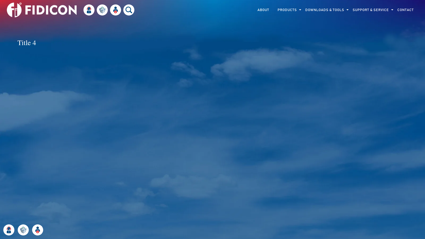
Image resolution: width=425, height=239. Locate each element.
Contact (405, 10)
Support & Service (371, 10)
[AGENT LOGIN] (37, 229)
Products (287, 10)
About (263, 10)
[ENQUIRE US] (8, 229)
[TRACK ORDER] (23, 229)
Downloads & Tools (324, 10)
